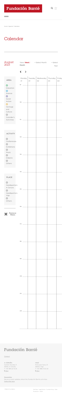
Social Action (8, 100)
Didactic (9, 158)
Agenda (11, 26)
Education (10, 88)
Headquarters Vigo (11, 194)
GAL (56, 7)
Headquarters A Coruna (11, 186)
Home (5, 26)
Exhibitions (10, 147)
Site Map (35, 389)
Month (22, 65)
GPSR (41, 391)
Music (8, 152)
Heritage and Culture (9, 109)
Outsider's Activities (10, 119)
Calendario (17, 26)
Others (9, 163)
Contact (7, 356)
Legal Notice (42, 389)
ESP (56, 9)
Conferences (11, 141)
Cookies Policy (50, 389)
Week (27, 62)
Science (9, 93)
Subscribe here (9, 381)
